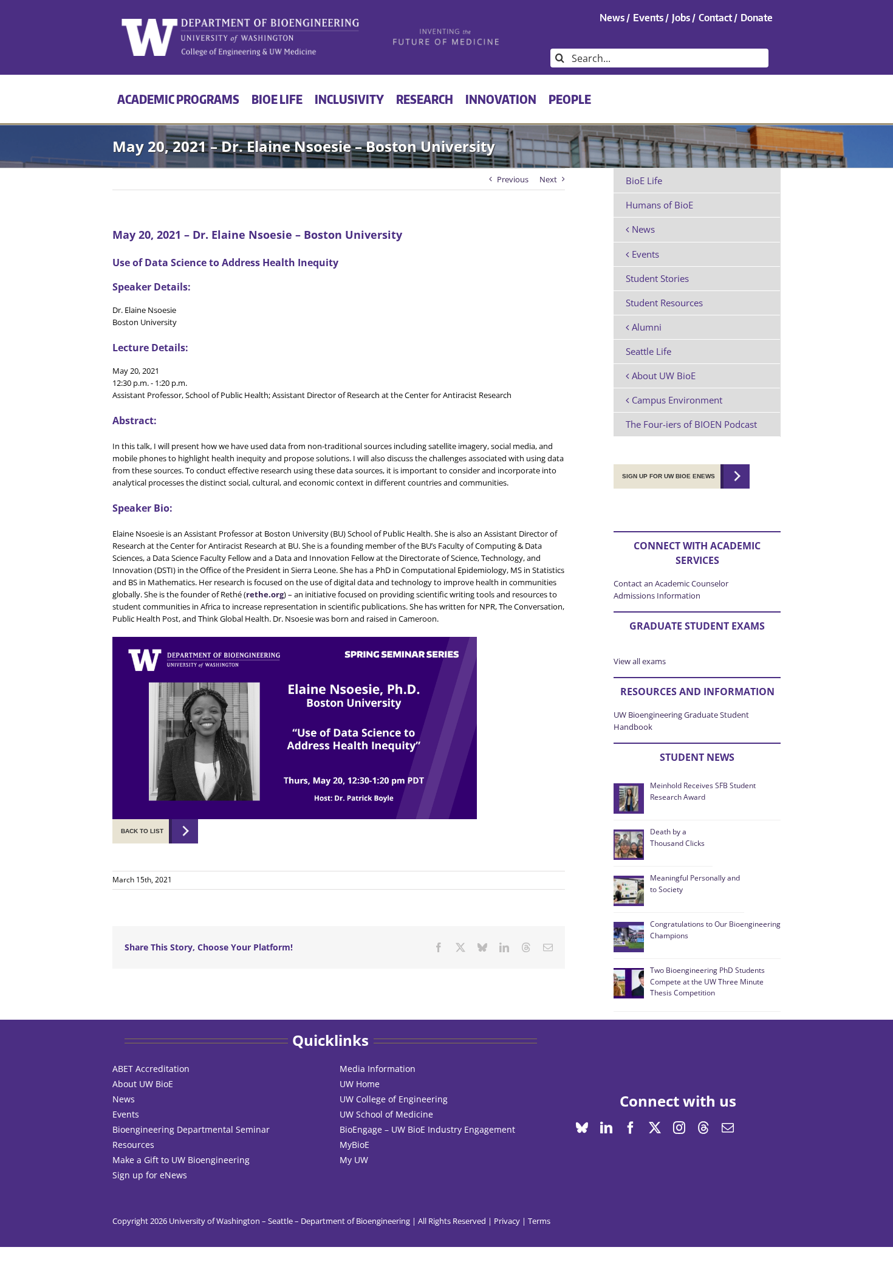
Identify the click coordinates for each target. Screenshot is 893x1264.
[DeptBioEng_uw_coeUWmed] (239, 22)
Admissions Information (657, 595)
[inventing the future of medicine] (446, 31)
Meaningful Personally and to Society (695, 883)
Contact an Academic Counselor (671, 583)
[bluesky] (582, 1128)
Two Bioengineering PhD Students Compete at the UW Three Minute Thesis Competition (707, 981)
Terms (539, 1220)
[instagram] (679, 1128)
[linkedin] (606, 1128)
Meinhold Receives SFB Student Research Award (703, 791)
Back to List (142, 831)
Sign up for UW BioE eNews (668, 476)
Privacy (507, 1220)
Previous (513, 179)
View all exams (640, 661)
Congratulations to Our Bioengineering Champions (715, 929)
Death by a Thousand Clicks (677, 837)
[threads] (703, 1128)
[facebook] (630, 1128)
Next (548, 179)
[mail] (728, 1128)
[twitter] (655, 1128)
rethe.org (265, 594)
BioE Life (644, 180)
